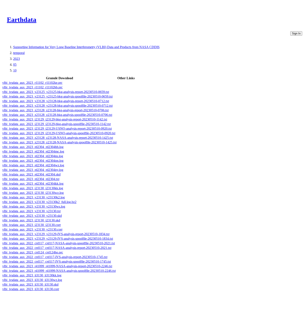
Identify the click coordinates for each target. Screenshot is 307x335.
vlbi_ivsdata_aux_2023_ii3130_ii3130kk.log (31, 275)
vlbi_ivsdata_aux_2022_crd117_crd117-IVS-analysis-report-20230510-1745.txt (54, 257)
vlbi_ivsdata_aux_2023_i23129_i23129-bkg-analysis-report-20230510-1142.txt (54, 119)
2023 (16, 58)
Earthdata (21, 19)
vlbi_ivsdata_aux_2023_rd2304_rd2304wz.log (33, 165)
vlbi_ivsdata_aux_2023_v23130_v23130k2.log (33, 197)
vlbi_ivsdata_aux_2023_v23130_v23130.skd (32, 215)
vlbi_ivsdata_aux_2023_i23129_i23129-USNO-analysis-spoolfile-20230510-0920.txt (58, 133)
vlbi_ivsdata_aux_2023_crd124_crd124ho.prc (32, 252)
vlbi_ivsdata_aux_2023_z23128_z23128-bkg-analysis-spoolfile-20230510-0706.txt (57, 115)
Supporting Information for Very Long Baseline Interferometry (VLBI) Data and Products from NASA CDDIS (86, 47)
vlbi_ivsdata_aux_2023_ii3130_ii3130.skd (30, 284)
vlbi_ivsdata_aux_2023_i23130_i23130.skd (31, 220)
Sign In (296, 33)
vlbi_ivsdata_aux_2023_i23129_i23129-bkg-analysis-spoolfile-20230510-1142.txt (56, 124)
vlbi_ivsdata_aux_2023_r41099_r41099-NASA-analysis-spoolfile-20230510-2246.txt (59, 270)
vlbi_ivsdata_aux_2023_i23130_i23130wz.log (33, 192)
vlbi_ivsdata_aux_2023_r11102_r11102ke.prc (32, 82)
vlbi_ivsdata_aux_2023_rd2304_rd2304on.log (32, 160)
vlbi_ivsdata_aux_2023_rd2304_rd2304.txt (30, 179)
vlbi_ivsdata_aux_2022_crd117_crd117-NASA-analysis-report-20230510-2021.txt (56, 248)
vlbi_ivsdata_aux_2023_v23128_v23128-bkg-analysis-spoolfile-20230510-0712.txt (57, 105)
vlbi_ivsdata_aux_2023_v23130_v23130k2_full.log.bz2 (39, 202)
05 (14, 64)
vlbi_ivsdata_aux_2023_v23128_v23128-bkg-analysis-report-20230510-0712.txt (55, 101)
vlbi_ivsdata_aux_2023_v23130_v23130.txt (31, 211)
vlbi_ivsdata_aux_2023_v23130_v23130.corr (32, 229)
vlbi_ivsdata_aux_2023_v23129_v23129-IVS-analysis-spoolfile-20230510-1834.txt (57, 238)
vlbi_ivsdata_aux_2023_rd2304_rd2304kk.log (32, 183)
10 (14, 70)
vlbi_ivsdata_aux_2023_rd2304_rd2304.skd (31, 174)
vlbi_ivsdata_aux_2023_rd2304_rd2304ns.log (32, 156)
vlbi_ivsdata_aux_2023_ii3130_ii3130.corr (30, 289)
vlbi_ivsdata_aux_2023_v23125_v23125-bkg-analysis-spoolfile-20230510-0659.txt (57, 96)
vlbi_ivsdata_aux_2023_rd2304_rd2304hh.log (32, 147)
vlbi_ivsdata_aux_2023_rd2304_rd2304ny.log (32, 170)
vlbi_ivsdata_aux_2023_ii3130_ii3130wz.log (32, 280)
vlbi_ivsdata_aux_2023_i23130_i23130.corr (31, 225)
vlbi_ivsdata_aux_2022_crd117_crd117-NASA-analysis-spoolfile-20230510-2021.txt (58, 243)
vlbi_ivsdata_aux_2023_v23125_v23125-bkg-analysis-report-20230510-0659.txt (55, 92)
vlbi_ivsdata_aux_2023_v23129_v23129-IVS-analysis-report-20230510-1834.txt (55, 234)
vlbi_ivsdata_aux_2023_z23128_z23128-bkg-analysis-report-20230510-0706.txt (55, 110)
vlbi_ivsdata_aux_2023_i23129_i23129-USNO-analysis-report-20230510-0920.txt (57, 128)
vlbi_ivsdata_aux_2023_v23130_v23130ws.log (33, 206)
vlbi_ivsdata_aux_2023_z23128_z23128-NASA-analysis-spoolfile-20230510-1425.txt (59, 142)
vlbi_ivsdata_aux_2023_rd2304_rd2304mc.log (33, 151)
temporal (19, 53)
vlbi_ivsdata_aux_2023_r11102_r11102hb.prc (32, 87)
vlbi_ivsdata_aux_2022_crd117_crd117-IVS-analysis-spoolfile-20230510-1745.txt (56, 261)
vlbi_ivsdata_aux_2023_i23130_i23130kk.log (32, 188)
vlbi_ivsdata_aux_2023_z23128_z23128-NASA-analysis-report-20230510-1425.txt (57, 137)
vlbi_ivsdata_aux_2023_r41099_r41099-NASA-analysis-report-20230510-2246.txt (57, 266)
